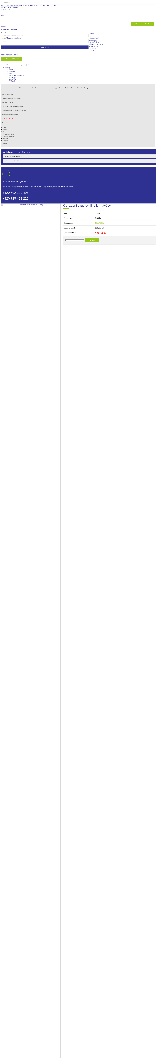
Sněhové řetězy (94, 37)
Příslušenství (93, 48)
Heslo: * (11, 38)
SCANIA (12, 79)
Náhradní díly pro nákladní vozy (30, 88)
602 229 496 (5, 5)
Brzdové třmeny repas (96, 44)
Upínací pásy (93, 41)
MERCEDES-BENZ (16, 75)
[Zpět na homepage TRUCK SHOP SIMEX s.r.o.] (10, 14)
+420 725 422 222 (15, 198)
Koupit (93, 240)
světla (46, 88)
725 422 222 (14, 5)
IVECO (12, 71)
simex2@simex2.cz (34, 5)
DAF (11, 69)
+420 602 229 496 (15, 192)
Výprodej (92, 50)
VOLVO (12, 81)
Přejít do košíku (141, 23)
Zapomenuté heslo (14, 38)
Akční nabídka (93, 39)
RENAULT (13, 77)
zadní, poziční (56, 88)
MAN (11, 73)
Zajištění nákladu (94, 42)
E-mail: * (4, 33)
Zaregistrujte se (11, 59)
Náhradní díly (93, 46)
